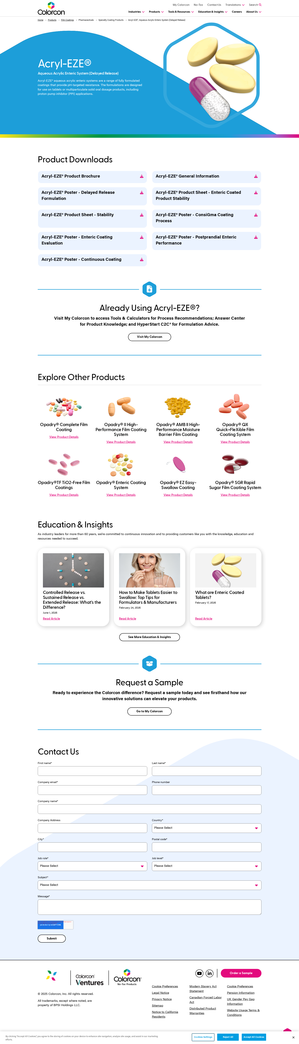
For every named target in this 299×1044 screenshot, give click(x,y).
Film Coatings (67, 20)
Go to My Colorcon (149, 711)
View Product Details (64, 437)
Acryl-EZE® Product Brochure (71, 176)
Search (253, 4)
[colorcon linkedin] (210, 973)
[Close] (293, 1037)
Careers (237, 11)
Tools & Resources (179, 11)
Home (40, 20)
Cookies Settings (203, 1037)
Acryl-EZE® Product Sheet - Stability (78, 215)
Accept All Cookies (254, 1037)
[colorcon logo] (51, 978)
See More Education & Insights (149, 637)
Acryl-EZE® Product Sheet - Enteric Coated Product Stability (198, 196)
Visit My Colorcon (149, 336)
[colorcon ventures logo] (89, 979)
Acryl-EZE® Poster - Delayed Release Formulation (78, 196)
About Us (252, 11)
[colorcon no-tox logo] (128, 976)
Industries (134, 11)
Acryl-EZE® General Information (187, 176)
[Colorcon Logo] (54, 8)
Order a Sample (241, 973)
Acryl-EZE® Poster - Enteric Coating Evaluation (77, 240)
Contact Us (214, 4)
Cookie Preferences (165, 986)
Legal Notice (160, 993)
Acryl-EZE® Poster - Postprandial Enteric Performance (196, 240)
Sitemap (157, 1005)
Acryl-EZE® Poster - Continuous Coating (81, 260)
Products (154, 11)
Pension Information (241, 993)
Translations (233, 4)
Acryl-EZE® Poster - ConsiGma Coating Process (194, 218)
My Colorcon (181, 4)
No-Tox (198, 4)
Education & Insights (211, 11)
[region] (149, 1037)
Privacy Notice (162, 999)
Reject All (228, 1037)
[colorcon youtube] (199, 973)
